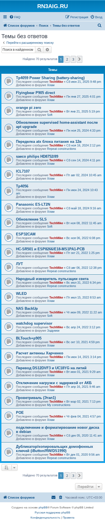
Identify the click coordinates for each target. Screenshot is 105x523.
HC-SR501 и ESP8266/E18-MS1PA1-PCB (50, 249)
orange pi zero (28, 107)
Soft (49, 114)
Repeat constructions (61, 148)
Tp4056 (22, 186)
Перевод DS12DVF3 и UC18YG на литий (51, 368)
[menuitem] (14, 17)
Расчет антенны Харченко (39, 353)
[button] (79, 59)
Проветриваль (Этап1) (36, 398)
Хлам (51, 85)
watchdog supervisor (34, 323)
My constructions (59, 405)
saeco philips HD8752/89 (37, 156)
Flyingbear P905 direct (35, 93)
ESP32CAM (26, 234)
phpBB (43, 507)
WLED (21, 294)
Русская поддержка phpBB (52, 512)
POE (20, 412)
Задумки (53, 330)
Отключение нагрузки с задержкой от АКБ (54, 383)
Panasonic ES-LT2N (33, 204)
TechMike (56, 81)
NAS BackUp (27, 308)
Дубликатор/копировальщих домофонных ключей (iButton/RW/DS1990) (54, 448)
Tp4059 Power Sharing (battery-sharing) (50, 78)
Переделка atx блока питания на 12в (48, 141)
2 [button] (67, 59)
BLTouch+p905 (28, 338)
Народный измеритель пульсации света (52, 279)
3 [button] (73, 59)
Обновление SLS (31, 219)
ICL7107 (23, 171)
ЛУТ (19, 264)
